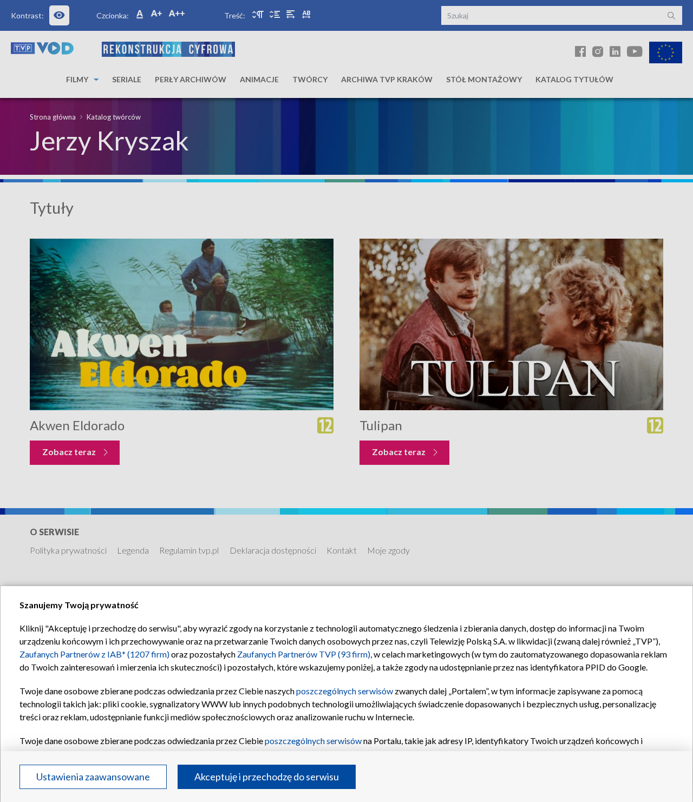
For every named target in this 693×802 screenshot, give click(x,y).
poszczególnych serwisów (344, 691)
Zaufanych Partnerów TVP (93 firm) (303, 654)
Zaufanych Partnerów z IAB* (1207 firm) (94, 654)
